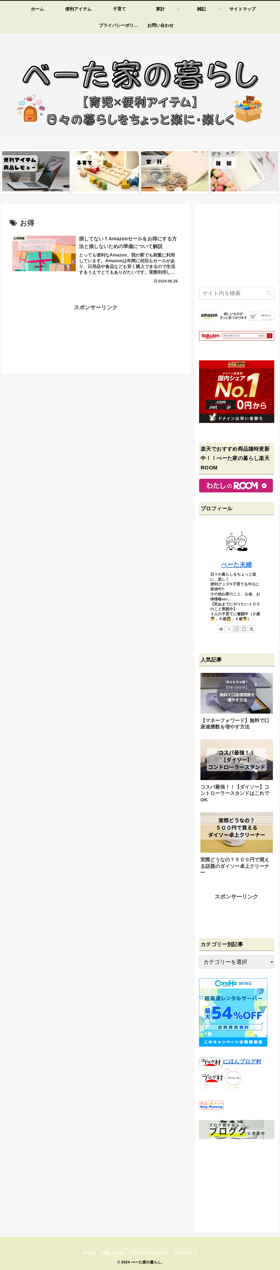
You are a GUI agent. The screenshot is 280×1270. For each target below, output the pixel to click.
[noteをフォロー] (244, 628)
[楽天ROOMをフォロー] (251, 628)
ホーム (89, 1253)
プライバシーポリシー (149, 1253)
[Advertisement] (96, 333)
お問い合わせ (112, 1253)
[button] (268, 293)
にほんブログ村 (242, 1061)
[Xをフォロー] (228, 628)
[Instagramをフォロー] (236, 628)
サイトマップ (185, 1253)
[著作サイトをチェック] (221, 628)
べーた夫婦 (236, 564)
